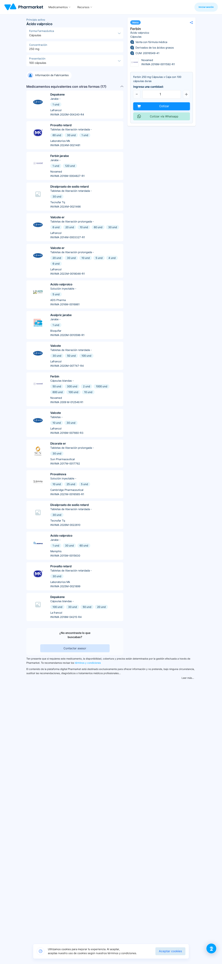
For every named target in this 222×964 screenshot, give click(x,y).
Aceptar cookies (170, 951)
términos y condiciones (88, 662)
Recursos (83, 7)
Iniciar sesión (206, 7)
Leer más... (188, 677)
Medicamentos (58, 7)
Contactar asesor (74, 648)
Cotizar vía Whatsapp (164, 116)
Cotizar (164, 106)
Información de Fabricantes (52, 75)
